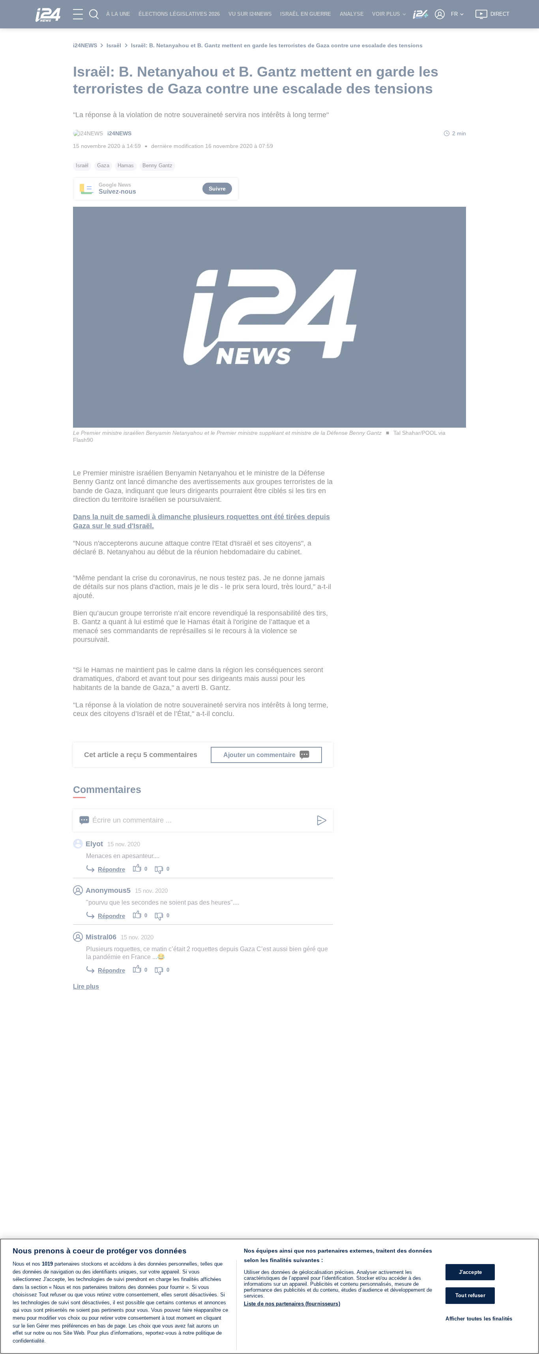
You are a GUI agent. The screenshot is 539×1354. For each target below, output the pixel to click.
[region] (269, 1296)
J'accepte (470, 1272)
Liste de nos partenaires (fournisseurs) (292, 1304)
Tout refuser (470, 1295)
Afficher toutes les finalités (478, 1319)
